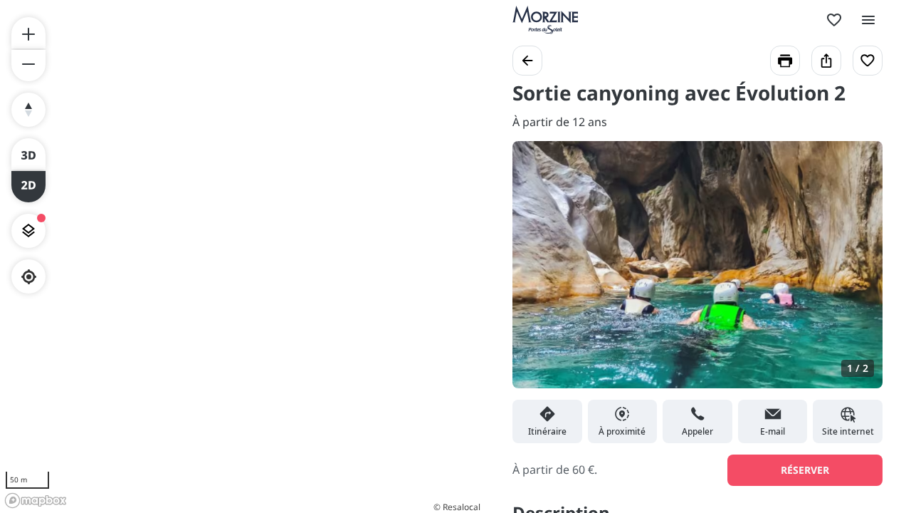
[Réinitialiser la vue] (28, 110)
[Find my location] (29, 276)
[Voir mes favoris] (834, 19)
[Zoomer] (28, 32)
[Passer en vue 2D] (28, 186)
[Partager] (826, 61)
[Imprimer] (785, 61)
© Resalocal (456, 507)
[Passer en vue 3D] (28, 154)
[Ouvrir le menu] (868, 20)
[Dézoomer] (28, 65)
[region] (242, 256)
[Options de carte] (28, 231)
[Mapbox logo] (35, 500)
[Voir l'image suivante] (857, 273)
